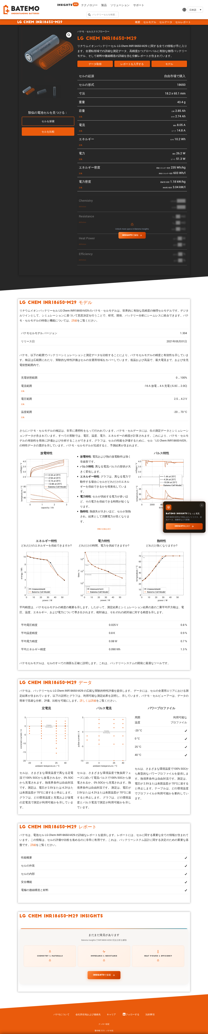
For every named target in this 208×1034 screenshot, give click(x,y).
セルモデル (149, 22)
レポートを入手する (132, 64)
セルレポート (183, 22)
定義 (80, 116)
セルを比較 (48, 132)
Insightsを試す (182, 526)
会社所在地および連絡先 (88, 1014)
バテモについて (61, 1014)
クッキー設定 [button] (104, 1024)
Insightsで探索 (102, 975)
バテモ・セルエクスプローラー (93, 31)
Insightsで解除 (130, 235)
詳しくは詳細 (88, 700)
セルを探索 (48, 121)
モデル (169, 64)
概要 (137, 22)
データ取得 (95, 64)
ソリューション (120, 5)
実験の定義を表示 (104, 529)
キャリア (111, 1014)
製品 (104, 5)
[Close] (202, 505)
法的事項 (150, 1014)
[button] (195, 10)
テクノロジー (89, 5)
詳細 (74, 320)
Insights (67, 5)
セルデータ (165, 22)
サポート (138, 5)
